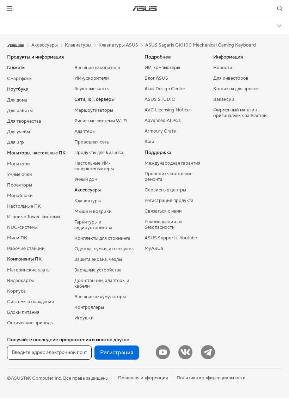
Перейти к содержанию (8, 21)
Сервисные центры (165, 190)
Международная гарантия (172, 163)
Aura (149, 142)
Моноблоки (20, 195)
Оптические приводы (30, 323)
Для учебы (18, 132)
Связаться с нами (163, 211)
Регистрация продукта (168, 200)
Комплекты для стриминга (102, 238)
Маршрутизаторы (93, 110)
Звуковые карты (92, 89)
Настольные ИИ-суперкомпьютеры (94, 166)
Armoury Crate (160, 131)
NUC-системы (22, 227)
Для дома (17, 100)
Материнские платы (28, 270)
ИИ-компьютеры (162, 68)
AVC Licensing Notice (167, 110)
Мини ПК (17, 238)
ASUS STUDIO (160, 99)
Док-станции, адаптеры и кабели (101, 283)
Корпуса (16, 291)
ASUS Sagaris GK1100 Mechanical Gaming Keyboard (200, 45)
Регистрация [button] (116, 352)
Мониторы (18, 164)
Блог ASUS (156, 78)
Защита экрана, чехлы (98, 259)
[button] (9, 8)
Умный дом (85, 179)
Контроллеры (89, 307)
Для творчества (24, 121)
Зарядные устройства (98, 270)
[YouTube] (163, 352)
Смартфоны (19, 78)
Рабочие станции (26, 248)
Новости (222, 68)
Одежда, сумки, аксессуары (104, 249)
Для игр (15, 142)
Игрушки (84, 318)
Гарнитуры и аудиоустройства (93, 225)
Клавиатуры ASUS (118, 45)
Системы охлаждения (30, 302)
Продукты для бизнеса (98, 152)
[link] (144, 8)
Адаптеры (85, 131)
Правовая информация (143, 378)
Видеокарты (20, 280)
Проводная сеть (91, 142)
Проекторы (19, 185)
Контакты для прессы (236, 89)
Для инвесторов (230, 78)
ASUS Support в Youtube (170, 238)
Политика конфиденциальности (211, 378)
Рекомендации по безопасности (163, 224)
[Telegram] (208, 352)
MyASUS (154, 248)
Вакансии (223, 99)
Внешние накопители (97, 68)
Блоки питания (23, 312)
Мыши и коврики (93, 211)
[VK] (185, 352)
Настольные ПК (24, 206)
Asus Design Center (164, 89)
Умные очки (19, 174)
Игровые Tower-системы (33, 217)
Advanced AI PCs (162, 120)
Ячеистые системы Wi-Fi (100, 121)
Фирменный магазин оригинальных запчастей (240, 112)
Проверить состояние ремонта (168, 176)
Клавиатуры (87, 201)
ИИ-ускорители (91, 78)
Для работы (20, 111)
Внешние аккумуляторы (100, 297)
